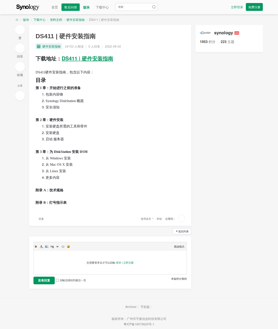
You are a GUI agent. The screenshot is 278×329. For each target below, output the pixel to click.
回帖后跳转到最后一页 (73, 280)
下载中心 (102, 7)
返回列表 (183, 231)
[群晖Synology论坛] (27, 6)
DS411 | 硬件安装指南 (104, 19)
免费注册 (254, 7)
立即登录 (237, 7)
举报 (159, 218)
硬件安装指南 (75, 19)
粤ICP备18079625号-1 (139, 324)
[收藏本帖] (20, 66)
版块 (86, 7)
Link (52, 246)
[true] (154, 7)
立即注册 (128, 262)
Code (63, 246)
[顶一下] (20, 30)
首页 (54, 7)
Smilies (68, 246)
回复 (41, 218)
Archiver (131, 306)
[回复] (20, 48)
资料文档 (56, 19)
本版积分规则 (179, 278)
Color (41, 246)
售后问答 (70, 7)
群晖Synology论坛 (17, 20)
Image (47, 246)
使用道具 (146, 218)
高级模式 (179, 246)
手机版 (145, 306)
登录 (118, 262)
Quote (57, 246)
